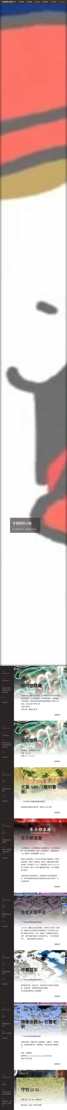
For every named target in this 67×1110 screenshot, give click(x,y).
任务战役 (8, 690)
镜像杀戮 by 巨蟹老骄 (39, 1024)
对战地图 (5, 1092)
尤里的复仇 (6, 851)
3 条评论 (4, 858)
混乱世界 (29, 740)
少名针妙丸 (5, 680)
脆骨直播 (8, 745)
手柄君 (4, 1084)
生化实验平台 (33, 912)
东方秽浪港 (31, 838)
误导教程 (29, 2)
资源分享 (13, 2)
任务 (3, 1033)
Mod (3, 853)
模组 (3, 849)
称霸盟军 (29, 970)
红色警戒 (5, 692)
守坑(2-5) (30, 1089)
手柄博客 (21, 2)
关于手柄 (53, 2)
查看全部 (57, 715)
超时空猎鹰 (31, 685)
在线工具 (37, 2)
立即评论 (5, 702)
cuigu (3, 781)
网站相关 (45, 2)
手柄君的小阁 (33, 2)
